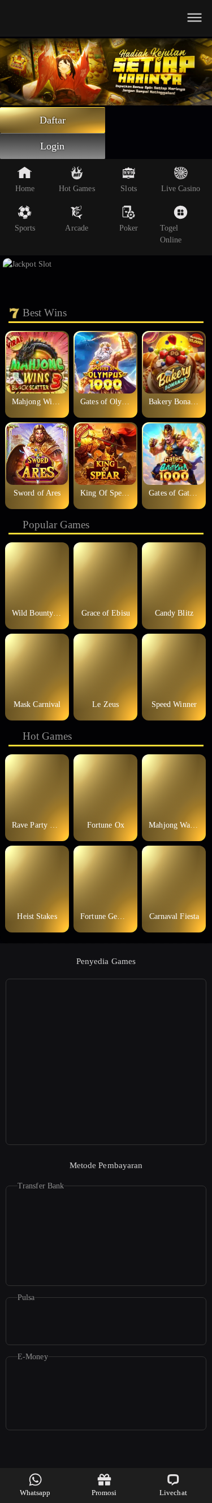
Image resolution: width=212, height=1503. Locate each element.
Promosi (104, 1492)
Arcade (76, 228)
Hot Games (77, 188)
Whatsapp (35, 1492)
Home (24, 188)
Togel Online (171, 234)
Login (52, 146)
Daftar (53, 120)
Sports (25, 228)
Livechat (173, 1492)
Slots (128, 188)
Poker (129, 228)
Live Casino (180, 188)
